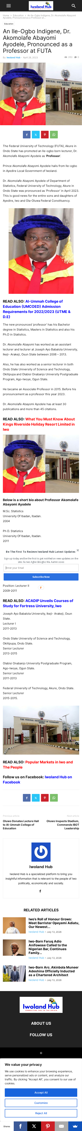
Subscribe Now (41, 576)
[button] (40, 552)
